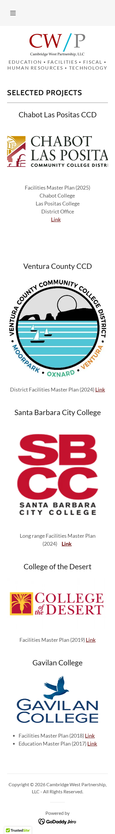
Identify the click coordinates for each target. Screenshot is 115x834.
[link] (57, 45)
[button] (13, 13)
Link (56, 219)
